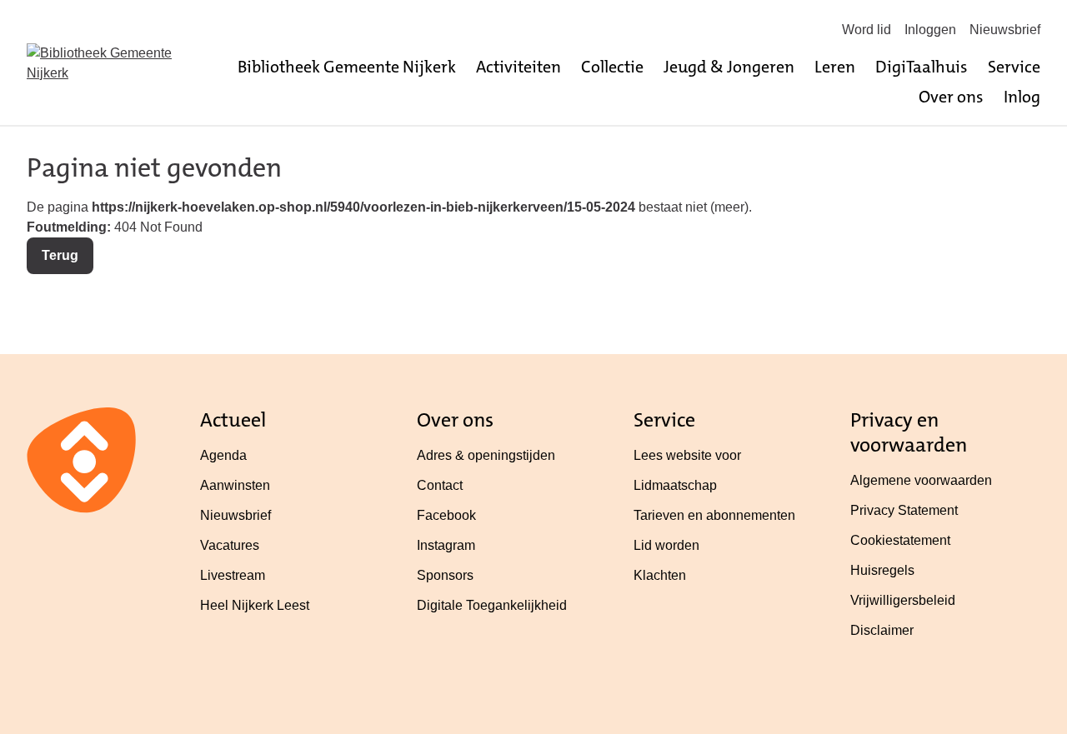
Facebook (446, 515)
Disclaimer (882, 630)
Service (1014, 67)
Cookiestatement (900, 540)
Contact (440, 485)
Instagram (446, 545)
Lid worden (666, 545)
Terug (60, 255)
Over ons (951, 97)
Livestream (232, 575)
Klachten (660, 575)
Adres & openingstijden (486, 455)
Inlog (1022, 97)
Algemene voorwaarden (921, 480)
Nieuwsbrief (1004, 29)
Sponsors (445, 575)
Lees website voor (687, 455)
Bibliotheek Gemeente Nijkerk (347, 67)
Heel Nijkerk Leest (254, 605)
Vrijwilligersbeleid (902, 600)
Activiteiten (518, 67)
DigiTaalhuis (921, 67)
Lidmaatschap (675, 485)
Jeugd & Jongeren (729, 67)
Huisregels (882, 570)
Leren (834, 67)
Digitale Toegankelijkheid (492, 605)
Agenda (223, 455)
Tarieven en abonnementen (714, 515)
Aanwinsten (235, 485)
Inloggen (930, 29)
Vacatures (229, 545)
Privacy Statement (904, 510)
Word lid (866, 29)
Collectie (612, 67)
